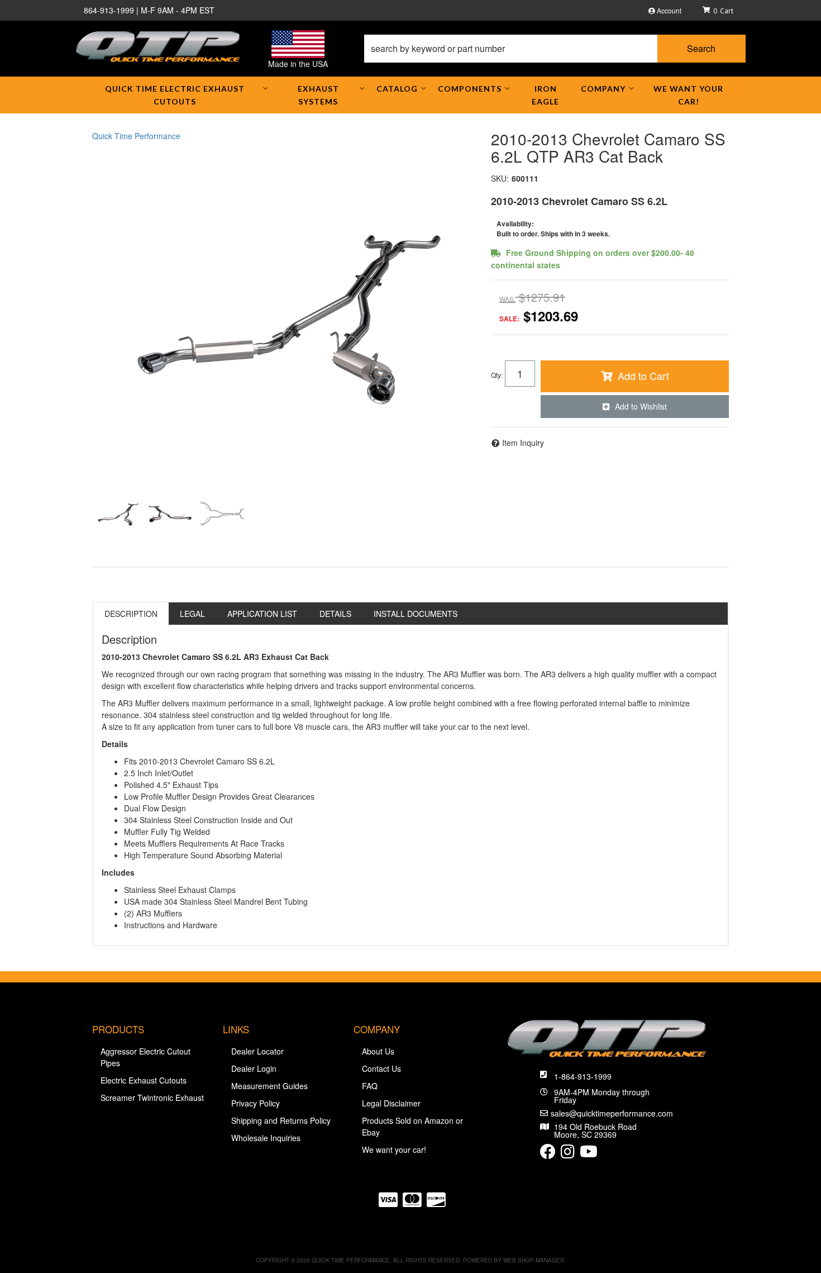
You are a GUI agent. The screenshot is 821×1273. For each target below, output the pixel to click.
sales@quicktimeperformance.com (612, 1113)
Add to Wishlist (641, 406)
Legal (192, 613)
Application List (262, 613)
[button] (555, 49)
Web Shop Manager (533, 1260)
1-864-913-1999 (583, 1076)
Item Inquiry (523, 442)
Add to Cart (643, 375)
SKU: (500, 178)
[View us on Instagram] (568, 1154)
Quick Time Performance (136, 135)
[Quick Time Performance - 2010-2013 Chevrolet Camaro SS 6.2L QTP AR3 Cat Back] (283, 312)
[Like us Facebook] (548, 1154)
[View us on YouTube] (589, 1154)
